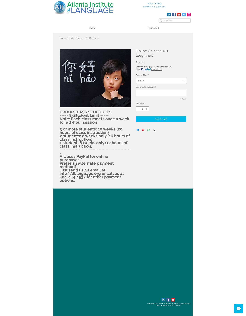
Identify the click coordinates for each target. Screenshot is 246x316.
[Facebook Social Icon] (174, 14)
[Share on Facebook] (137, 130)
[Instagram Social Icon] (189, 14)
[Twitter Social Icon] (184, 14)
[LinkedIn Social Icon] (169, 14)
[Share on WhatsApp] (148, 130)
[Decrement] (138, 109)
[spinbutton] (142, 109)
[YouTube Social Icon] (179, 14)
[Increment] (146, 109)
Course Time (142, 75)
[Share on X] (154, 130)
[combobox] (161, 80)
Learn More (156, 69)
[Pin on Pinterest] (143, 130)
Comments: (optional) (146, 87)
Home (63, 38)
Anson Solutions (175, 305)
